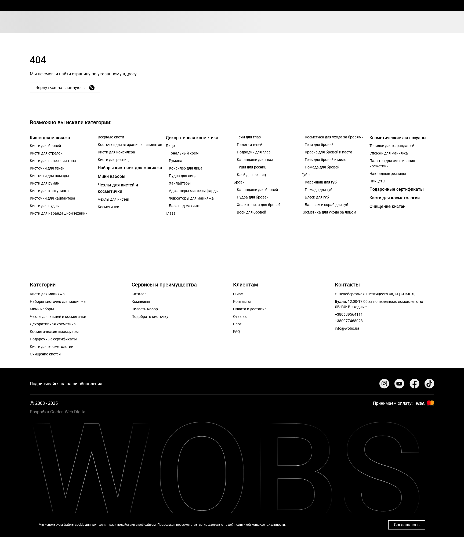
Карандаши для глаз (255, 159)
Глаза (171, 213)
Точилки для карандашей (391, 146)
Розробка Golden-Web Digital (58, 411)
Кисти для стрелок (46, 153)
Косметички (108, 207)
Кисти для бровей (45, 146)
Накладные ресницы (387, 173)
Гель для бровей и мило (325, 159)
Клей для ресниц (251, 174)
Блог (237, 324)
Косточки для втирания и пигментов (130, 144)
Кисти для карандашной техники (59, 213)
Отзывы (240, 316)
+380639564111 (349, 314)
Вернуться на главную (64, 87)
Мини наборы (111, 176)
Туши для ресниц (251, 167)
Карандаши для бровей (257, 189)
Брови (239, 182)
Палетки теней (249, 144)
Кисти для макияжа (50, 137)
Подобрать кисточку (150, 316)
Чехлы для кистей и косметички (118, 188)
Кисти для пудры (45, 206)
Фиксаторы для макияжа (191, 198)
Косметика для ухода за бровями (334, 137)
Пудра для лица (183, 176)
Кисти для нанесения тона (53, 161)
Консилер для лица (185, 168)
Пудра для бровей (253, 197)
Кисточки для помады (49, 176)
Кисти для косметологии (394, 197)
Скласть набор (145, 309)
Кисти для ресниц (113, 159)
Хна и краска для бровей (259, 205)
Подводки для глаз (253, 152)
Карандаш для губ (321, 182)
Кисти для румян (44, 183)
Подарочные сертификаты (396, 189)
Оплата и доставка (250, 309)
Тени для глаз (249, 137)
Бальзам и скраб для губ (326, 205)
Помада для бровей (322, 167)
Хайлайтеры (180, 183)
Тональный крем (183, 153)
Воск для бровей (251, 212)
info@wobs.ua (347, 328)
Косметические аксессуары (397, 137)
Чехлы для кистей (113, 199)
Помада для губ (318, 189)
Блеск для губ (317, 197)
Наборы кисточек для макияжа (130, 167)
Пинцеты (377, 181)
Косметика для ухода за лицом (329, 212)
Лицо (170, 146)
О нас (238, 294)
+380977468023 (349, 321)
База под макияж (184, 206)
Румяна (175, 161)
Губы (306, 174)
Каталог (139, 294)
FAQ (236, 331)
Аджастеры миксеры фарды (194, 191)
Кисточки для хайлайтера (52, 198)
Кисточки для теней (47, 168)
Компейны (141, 301)
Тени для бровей (319, 144)
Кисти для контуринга (49, 191)
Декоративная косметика (192, 137)
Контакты (242, 301)
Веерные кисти (111, 137)
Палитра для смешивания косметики (392, 163)
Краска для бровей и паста (328, 152)
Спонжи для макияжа (388, 153)
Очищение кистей (387, 206)
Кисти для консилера (116, 152)
